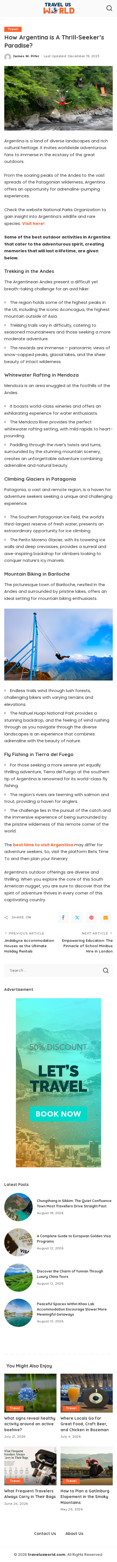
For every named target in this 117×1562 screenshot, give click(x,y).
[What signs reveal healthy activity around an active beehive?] (30, 1393)
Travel (13, 29)
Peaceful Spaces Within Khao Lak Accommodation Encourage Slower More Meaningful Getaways (72, 1309)
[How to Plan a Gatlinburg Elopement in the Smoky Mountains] (86, 1465)
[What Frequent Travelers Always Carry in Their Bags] (30, 1465)
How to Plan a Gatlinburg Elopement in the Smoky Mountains (84, 1496)
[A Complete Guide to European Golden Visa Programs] (18, 1242)
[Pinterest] (91, 917)
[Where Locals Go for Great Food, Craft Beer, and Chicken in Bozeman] (86, 1393)
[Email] (105, 917)
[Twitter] (77, 917)
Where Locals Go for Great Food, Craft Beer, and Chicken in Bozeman (84, 1424)
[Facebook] (63, 917)
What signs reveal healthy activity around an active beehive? (29, 1424)
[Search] (109, 8)
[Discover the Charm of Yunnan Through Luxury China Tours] (18, 1277)
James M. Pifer (26, 56)
